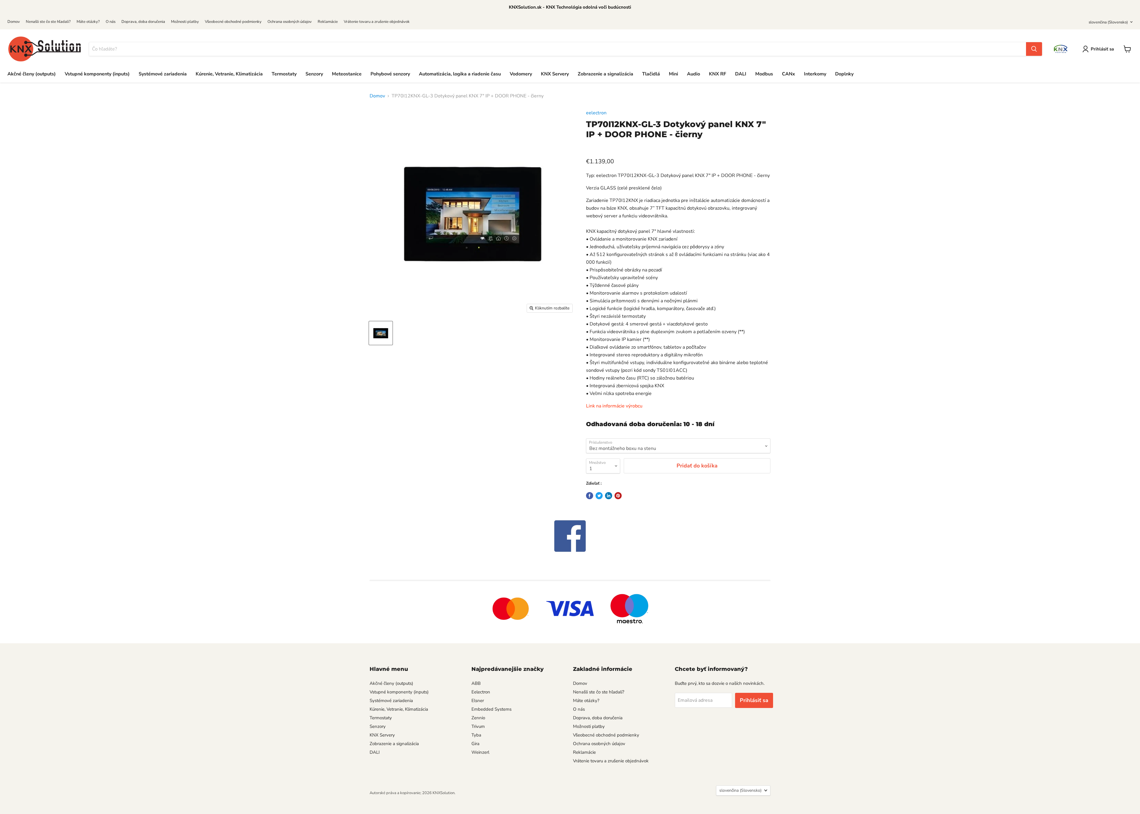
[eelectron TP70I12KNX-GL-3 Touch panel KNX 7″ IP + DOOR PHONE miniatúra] (380, 333)
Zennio (478, 718)
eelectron (596, 113)
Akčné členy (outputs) (31, 74)
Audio (693, 74)
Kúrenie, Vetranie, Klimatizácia (229, 74)
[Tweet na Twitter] (599, 495)
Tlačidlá (651, 74)
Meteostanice (347, 74)
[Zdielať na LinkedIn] (608, 495)
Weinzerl (480, 752)
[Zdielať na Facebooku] (589, 495)
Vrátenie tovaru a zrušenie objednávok (377, 21)
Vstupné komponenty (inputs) (97, 74)
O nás (110, 21)
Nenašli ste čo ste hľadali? (48, 21)
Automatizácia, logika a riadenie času (460, 74)
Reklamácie (328, 21)
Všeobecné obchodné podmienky (233, 21)
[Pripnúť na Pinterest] (618, 495)
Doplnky (844, 74)
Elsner (477, 701)
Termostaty (284, 74)
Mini (673, 74)
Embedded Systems (491, 709)
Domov (13, 21)
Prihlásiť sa (1102, 49)
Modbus (764, 74)
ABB (476, 683)
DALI (740, 74)
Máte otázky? (88, 21)
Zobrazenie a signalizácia (605, 74)
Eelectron (480, 692)
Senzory (314, 74)
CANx (788, 74)
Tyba (476, 735)
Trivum (478, 726)
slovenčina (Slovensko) (1108, 22)
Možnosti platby (185, 21)
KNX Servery (555, 74)
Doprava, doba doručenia (143, 21)
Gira (475, 744)
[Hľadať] (1034, 49)
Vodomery (521, 74)
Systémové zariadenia (163, 74)
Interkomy (815, 74)
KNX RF (717, 74)
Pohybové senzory (390, 74)
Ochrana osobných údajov (289, 21)
